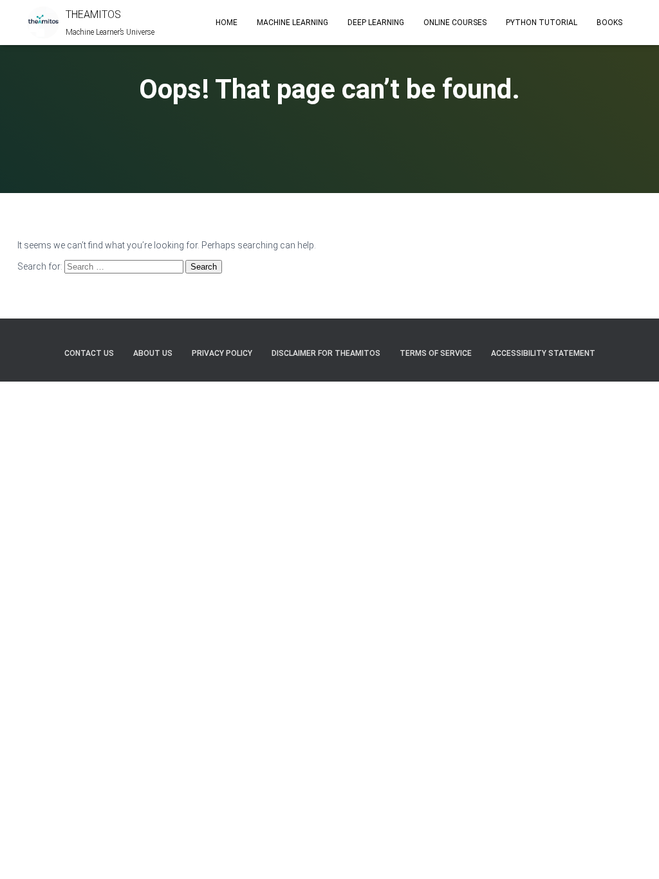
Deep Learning (376, 22)
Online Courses (455, 22)
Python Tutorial (541, 22)
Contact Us (89, 353)
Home (226, 22)
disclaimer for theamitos (326, 353)
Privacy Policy (222, 353)
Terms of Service (436, 353)
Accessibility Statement (543, 353)
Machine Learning (292, 22)
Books (609, 22)
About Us (152, 353)
